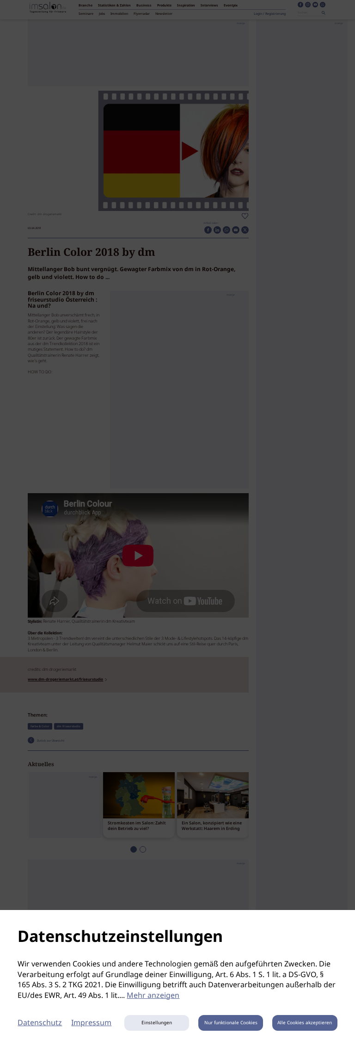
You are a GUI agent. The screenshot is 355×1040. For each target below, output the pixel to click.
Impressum (91, 1023)
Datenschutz (40, 1023)
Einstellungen (156, 1023)
